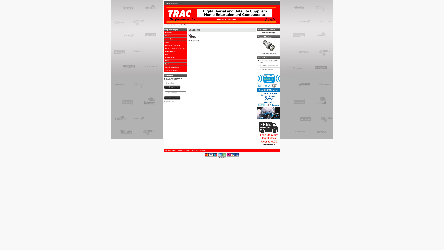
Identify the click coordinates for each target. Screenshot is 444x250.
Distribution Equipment (172, 45)
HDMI (167, 61)
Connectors (169, 39)
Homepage (168, 33)
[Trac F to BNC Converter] (269, 51)
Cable (167, 42)
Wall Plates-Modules (171, 70)
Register (175, 3)
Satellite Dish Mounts (172, 67)
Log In (168, 3)
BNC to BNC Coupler (266, 69)
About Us (167, 150)
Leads (175, 25)
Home (168, 25)
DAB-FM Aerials (170, 51)
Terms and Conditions (183, 150)
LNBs (167, 54)
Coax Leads (184, 25)
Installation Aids (170, 58)
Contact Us (202, 150)
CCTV (167, 36)
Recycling (173, 150)
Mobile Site (222, 157)
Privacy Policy (194, 150)
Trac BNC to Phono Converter (269, 66)
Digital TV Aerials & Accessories (175, 48)
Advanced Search (169, 101)
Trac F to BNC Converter (269, 53)
